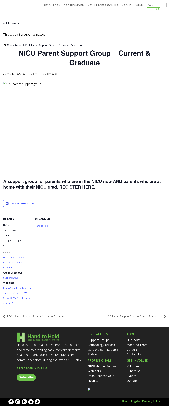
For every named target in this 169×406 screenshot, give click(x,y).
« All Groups (11, 23)
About (127, 5)
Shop (139, 5)
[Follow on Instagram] (17, 401)
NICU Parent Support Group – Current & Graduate (14, 262)
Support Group (10, 277)
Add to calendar (20, 203)
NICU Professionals (103, 5)
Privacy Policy (151, 401)
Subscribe (26, 377)
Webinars (94, 371)
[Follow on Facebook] (11, 401)
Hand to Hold (41, 225)
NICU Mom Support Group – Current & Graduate (134, 316)
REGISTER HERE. (77, 187)
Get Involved (74, 5)
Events (131, 376)
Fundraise (133, 371)
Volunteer (133, 366)
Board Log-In (131, 401)
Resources (51, 5)
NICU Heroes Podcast (102, 366)
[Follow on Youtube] (31, 401)
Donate (132, 381)
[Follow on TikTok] (37, 401)
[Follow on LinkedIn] (24, 401)
